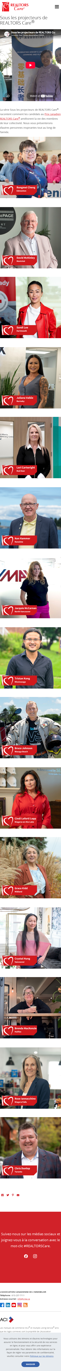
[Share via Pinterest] (13, 1195)
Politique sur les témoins (41, 1356)
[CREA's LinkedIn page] (8, 1305)
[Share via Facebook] (2, 1195)
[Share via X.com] (8, 1195)
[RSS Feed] (25, 1305)
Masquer (30, 1364)
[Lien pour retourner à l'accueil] (30, 6)
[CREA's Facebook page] (2, 1305)
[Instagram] (35, 1257)
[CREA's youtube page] (14, 1305)
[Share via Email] (18, 1195)
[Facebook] (26, 1257)
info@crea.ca (24, 1299)
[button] (54, 5)
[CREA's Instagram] (19, 1305)
